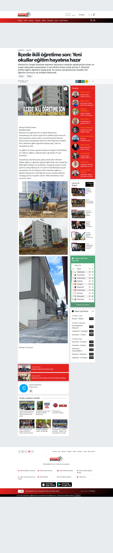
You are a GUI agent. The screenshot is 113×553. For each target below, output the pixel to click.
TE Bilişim (92, 491)
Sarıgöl (28, 50)
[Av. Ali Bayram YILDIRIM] (75, 172)
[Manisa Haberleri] (24, 14)
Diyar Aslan (84, 162)
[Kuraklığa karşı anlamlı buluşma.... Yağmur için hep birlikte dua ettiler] (59, 423)
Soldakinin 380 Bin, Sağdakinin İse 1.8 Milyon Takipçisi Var (86, 165)
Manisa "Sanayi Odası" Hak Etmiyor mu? (86, 114)
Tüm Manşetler (44, 477)
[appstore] (49, 484)
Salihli (44, 20)
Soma (56, 20)
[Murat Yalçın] (75, 94)
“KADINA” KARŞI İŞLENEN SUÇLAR (86, 175)
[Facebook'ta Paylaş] (76, 81)
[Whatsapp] (32, 451)
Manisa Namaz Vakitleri (66, 470)
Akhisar (31, 20)
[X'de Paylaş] (79, 81)
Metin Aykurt (85, 153)
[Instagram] (25, 451)
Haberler (21, 50)
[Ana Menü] (94, 20)
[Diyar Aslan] (75, 164)
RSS (21, 491)
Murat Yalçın (85, 92)
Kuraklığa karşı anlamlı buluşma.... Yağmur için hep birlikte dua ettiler (59, 431)
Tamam (77, 495)
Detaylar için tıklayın (82, 304)
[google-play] (64, 484)
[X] (22, 451)
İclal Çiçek (33, 387)
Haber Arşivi (82, 477)
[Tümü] (93, 88)
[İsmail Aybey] (75, 103)
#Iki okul (21, 76)
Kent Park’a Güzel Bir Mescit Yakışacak (86, 104)
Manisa (20, 20)
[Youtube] (29, 451)
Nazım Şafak (84, 119)
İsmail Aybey (84, 101)
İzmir (25, 20)
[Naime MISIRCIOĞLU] (75, 129)
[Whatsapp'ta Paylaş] (83, 81)
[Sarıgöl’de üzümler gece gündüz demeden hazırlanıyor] (43, 405)
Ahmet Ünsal (85, 145)
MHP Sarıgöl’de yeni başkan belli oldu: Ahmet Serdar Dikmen (26, 431)
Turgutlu (37, 20)
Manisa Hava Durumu (46, 470)
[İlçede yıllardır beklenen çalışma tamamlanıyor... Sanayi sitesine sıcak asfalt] (26, 405)
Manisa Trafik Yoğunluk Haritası (84, 471)
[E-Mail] (30, 391)
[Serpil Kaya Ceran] (75, 138)
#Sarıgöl (29, 76)
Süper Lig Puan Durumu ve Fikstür (26, 478)
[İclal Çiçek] (23, 388)
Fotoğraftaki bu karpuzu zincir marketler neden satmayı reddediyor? (85, 122)
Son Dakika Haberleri (65, 477)
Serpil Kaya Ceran (86, 136)
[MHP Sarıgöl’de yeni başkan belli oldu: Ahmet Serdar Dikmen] (26, 423)
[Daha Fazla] (86, 81)
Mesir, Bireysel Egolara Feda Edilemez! (85, 148)
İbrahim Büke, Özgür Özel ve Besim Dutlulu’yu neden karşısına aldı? (85, 96)
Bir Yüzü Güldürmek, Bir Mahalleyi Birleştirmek (85, 140)
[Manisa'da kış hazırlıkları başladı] (59, 405)
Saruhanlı (50, 20)
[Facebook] (19, 451)
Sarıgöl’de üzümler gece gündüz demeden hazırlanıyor (43, 412)
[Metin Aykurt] (75, 155)
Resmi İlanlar (64, 20)
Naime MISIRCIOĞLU (86, 127)
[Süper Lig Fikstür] (93, 311)
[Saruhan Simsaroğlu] (75, 111)
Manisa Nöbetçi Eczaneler (27, 470)
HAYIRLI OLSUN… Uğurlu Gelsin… (86, 131)
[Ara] (91, 20)
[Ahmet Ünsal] (75, 147)
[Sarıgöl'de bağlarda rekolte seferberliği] (43, 423)
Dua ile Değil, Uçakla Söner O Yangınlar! (85, 157)
